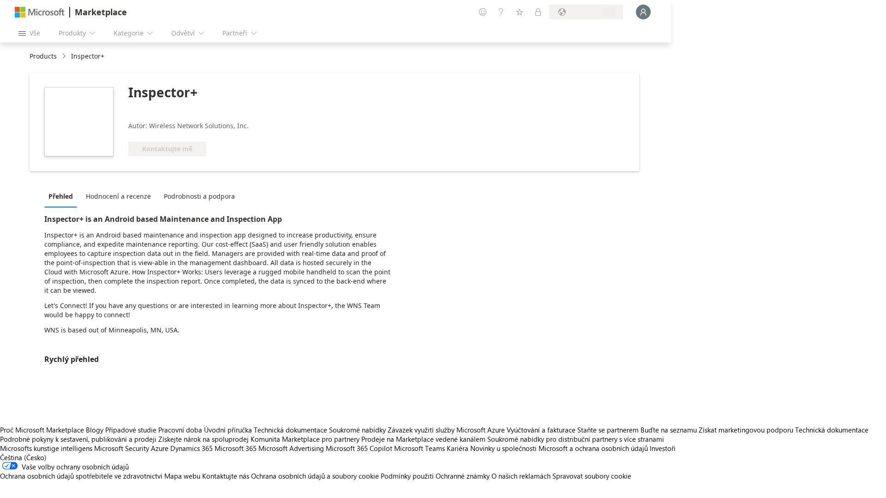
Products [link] (43, 56)
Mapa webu (182, 475)
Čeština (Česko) (23, 457)
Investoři (663, 448)
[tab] (63, 196)
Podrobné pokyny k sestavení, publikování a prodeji (78, 439)
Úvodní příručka (228, 429)
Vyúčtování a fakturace (541, 429)
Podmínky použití (407, 475)
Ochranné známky (463, 475)
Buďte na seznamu (669, 429)
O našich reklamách (521, 475)
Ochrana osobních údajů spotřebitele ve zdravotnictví (81, 475)
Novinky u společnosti (503, 448)
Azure (159, 448)
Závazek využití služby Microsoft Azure (447, 429)
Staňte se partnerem (608, 429)
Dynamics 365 (191, 448)
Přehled (60, 196)
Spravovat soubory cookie (591, 475)
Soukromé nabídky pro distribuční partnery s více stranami (575, 439)
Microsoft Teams (419, 448)
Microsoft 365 (236, 448)
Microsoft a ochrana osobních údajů (593, 448)
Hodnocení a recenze (118, 196)
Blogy (94, 429)
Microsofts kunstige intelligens (46, 448)
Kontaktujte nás (225, 475)
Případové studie (130, 429)
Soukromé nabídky (357, 429)
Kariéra (457, 448)
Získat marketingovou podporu (746, 429)
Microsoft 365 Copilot (359, 448)
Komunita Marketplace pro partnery (305, 439)
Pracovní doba (180, 429)
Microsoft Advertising (291, 448)
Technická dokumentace (290, 429)
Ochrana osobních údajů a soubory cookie (315, 475)
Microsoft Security (121, 448)
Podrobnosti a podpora (199, 196)
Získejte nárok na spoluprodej (203, 439)
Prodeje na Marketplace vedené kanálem (423, 439)
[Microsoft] (40, 12)
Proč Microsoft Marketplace (42, 429)
